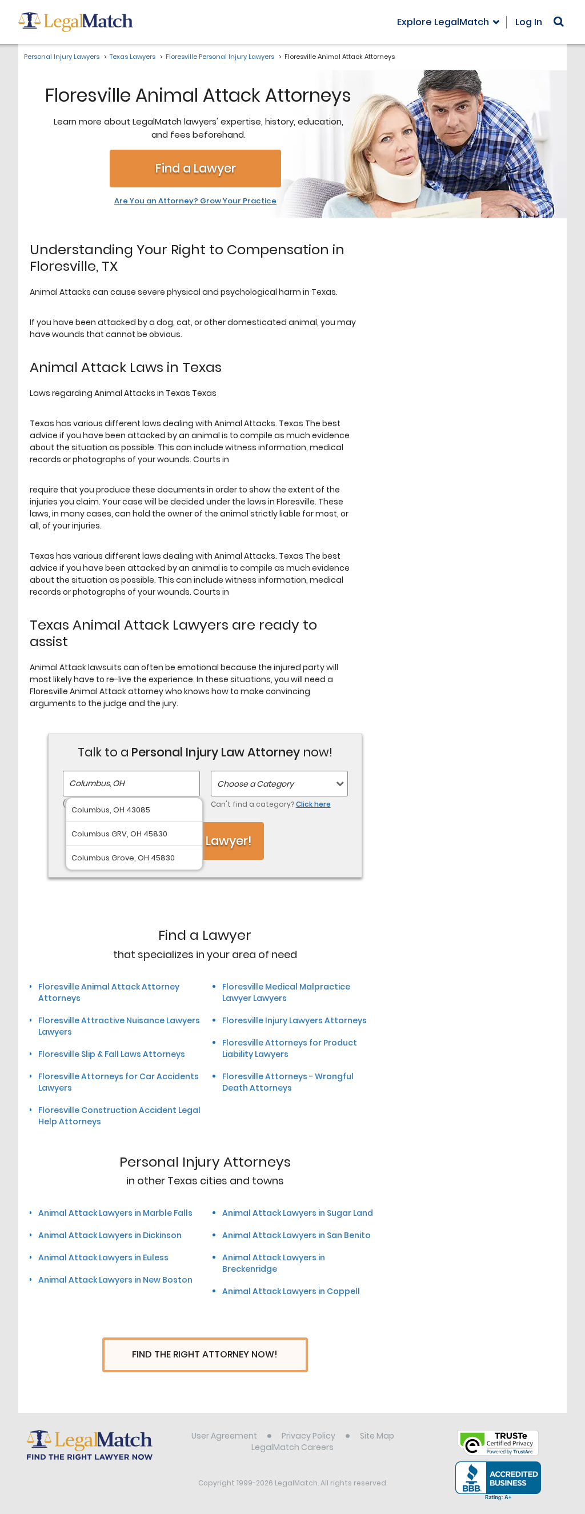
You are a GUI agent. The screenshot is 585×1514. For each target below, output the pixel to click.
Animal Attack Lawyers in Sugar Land (297, 1213)
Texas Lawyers (132, 56)
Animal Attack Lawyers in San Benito (296, 1235)
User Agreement (224, 1435)
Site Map (377, 1435)
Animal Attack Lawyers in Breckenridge (273, 1263)
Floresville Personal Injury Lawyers (220, 56)
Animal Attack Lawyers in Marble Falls (115, 1213)
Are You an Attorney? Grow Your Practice (195, 201)
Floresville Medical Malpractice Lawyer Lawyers (286, 992)
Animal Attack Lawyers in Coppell (291, 1291)
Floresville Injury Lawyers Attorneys (294, 1020)
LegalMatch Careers (292, 1447)
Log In (528, 22)
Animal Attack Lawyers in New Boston (115, 1279)
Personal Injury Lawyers (61, 56)
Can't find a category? (271, 804)
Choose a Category (255, 784)
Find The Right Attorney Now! (205, 1354)
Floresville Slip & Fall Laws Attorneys (111, 1054)
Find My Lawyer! (205, 840)
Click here (313, 804)
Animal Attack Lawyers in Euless (103, 1257)
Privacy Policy (308, 1435)
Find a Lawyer (195, 168)
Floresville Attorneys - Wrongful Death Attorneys (288, 1082)
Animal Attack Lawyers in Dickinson (110, 1235)
